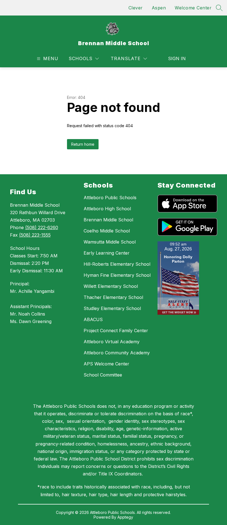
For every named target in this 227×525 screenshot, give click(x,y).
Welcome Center (193, 8)
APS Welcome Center (106, 364)
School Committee (103, 375)
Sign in (177, 58)
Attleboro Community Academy (117, 352)
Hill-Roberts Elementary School (117, 264)
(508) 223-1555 (35, 235)
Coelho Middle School (107, 231)
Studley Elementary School (112, 308)
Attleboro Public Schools (110, 197)
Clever (135, 8)
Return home (82, 144)
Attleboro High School (107, 208)
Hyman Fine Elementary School (117, 275)
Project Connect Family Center (116, 330)
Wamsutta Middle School (110, 242)
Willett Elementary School (111, 286)
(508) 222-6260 (41, 227)
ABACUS (93, 319)
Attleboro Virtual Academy (112, 341)
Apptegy (125, 517)
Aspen (159, 8)
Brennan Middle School (108, 219)
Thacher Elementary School (113, 297)
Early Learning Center (107, 253)
